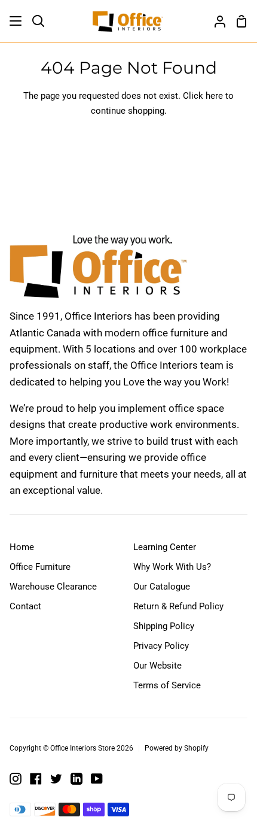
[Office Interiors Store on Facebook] (36, 779)
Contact (25, 606)
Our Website (157, 665)
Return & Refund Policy (178, 606)
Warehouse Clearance (53, 586)
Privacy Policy (161, 645)
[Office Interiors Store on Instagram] (16, 779)
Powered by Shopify (177, 748)
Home (22, 547)
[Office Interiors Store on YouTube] (97, 779)
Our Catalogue (161, 586)
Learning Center (164, 547)
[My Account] (215, 21)
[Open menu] (16, 21)
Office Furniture (40, 566)
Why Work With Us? (172, 566)
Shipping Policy (163, 626)
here (214, 95)
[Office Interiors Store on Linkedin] (76, 779)
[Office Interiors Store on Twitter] (56, 779)
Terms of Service (167, 685)
